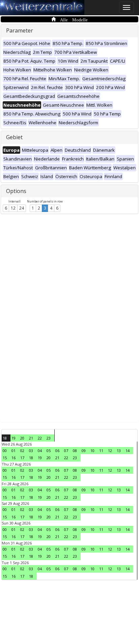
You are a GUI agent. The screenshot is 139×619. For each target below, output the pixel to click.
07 (66, 450)
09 (84, 450)
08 (75, 450)
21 (31, 438)
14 (128, 450)
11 (101, 450)
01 (13, 450)
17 (22, 457)
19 (13, 438)
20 (22, 438)
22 (40, 438)
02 (22, 450)
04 (40, 450)
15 (5, 457)
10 (92, 450)
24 (21, 208)
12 (13, 208)
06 (57, 450)
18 (5, 438)
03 (31, 450)
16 (13, 457)
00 (5, 450)
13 (119, 450)
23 (49, 438)
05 (49, 450)
